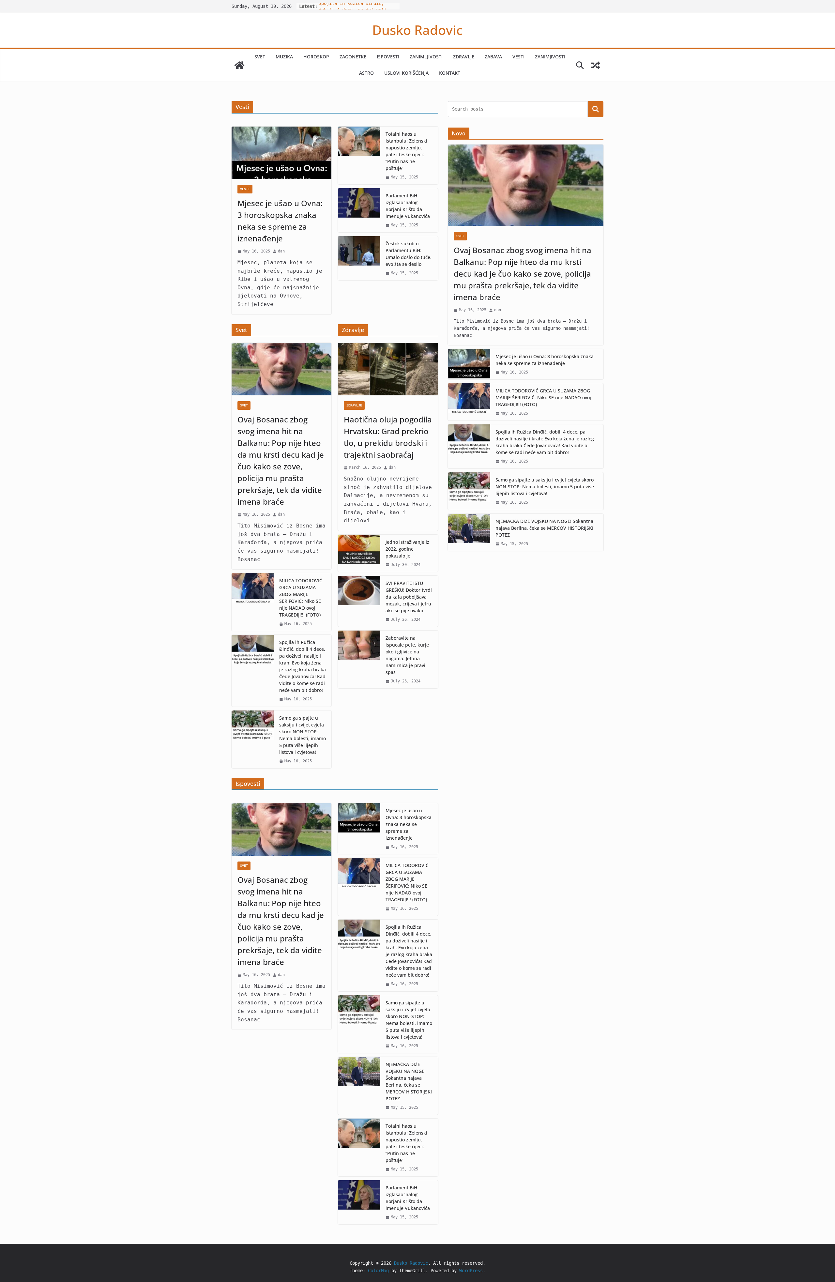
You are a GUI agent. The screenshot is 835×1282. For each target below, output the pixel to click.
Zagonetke (353, 56)
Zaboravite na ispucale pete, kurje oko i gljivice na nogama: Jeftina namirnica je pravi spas (407, 655)
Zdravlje (463, 56)
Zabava (493, 56)
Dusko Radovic (417, 30)
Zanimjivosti (550, 56)
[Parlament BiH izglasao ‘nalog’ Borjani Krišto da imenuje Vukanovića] (359, 210)
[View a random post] (595, 65)
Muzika (284, 56)
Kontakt (449, 73)
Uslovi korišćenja (406, 73)
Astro (366, 73)
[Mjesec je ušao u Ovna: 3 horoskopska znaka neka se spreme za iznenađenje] (281, 153)
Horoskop (316, 56)
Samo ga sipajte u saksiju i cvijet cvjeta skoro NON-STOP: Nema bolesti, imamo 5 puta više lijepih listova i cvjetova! (302, 735)
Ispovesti (388, 56)
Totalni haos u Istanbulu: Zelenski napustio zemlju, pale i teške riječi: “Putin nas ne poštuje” (406, 151)
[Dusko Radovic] (239, 65)
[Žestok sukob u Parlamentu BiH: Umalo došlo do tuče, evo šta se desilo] (359, 258)
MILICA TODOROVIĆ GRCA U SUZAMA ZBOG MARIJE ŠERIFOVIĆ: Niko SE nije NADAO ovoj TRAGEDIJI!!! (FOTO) (300, 597)
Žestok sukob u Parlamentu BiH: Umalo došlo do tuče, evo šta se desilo (409, 253)
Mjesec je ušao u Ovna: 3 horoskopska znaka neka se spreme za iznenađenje (280, 221)
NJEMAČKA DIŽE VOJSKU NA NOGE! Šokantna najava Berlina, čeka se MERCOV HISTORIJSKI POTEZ (409, 1081)
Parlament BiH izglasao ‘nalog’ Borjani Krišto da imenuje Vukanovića (408, 205)
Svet (259, 56)
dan (281, 251)
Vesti (518, 56)
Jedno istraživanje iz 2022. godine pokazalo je (407, 549)
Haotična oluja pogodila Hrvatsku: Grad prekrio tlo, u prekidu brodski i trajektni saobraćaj (388, 437)
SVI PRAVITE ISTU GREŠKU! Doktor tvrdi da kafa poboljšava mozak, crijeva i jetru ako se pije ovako (409, 597)
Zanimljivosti (426, 56)
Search (595, 109)
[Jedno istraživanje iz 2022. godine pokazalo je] (359, 553)
